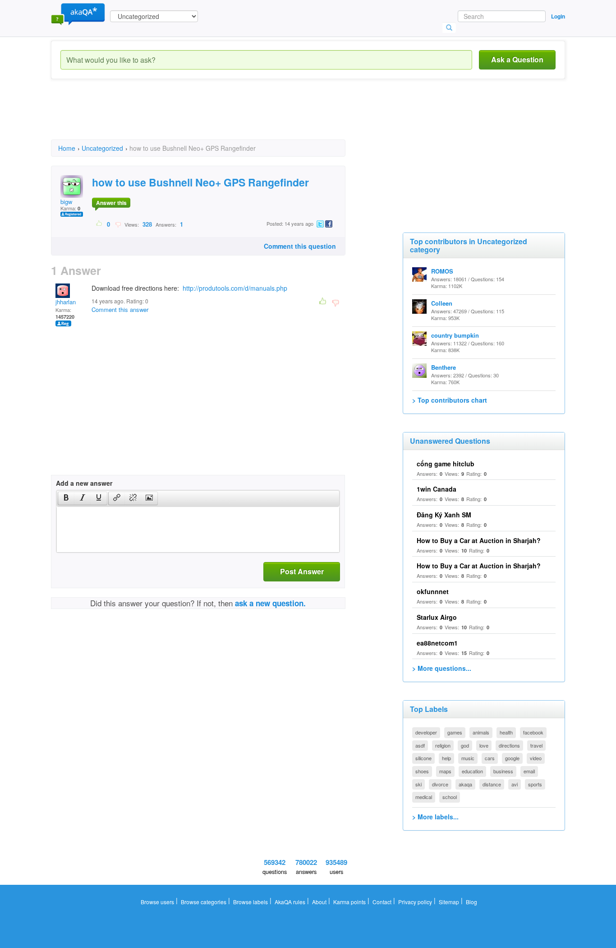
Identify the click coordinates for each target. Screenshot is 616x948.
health (506, 732)
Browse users (157, 902)
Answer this (111, 203)
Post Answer (302, 571)
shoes (422, 771)
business (503, 771)
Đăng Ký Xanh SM (444, 514)
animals (481, 732)
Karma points (349, 902)
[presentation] (66, 498)
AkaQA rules (290, 902)
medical (423, 796)
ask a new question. (270, 603)
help (446, 758)
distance (492, 784)
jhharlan (65, 301)
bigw (66, 201)
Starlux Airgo (437, 617)
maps (445, 771)
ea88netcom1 (437, 642)
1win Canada (436, 488)
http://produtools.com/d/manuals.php (235, 288)
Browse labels (250, 902)
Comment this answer (120, 309)
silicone (423, 758)
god (465, 745)
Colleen (441, 303)
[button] (66, 498)
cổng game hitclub (445, 463)
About (319, 902)
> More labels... (435, 816)
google (512, 758)
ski (418, 784)
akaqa (465, 784)
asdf (420, 745)
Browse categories (203, 902)
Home (66, 148)
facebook (533, 732)
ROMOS (442, 271)
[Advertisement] (215, 117)
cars (490, 758)
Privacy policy (415, 902)
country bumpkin (455, 335)
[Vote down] (118, 224)
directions (509, 745)
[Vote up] (99, 224)
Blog (471, 902)
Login (558, 16)
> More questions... (441, 668)
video (536, 758)
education (472, 771)
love (483, 745)
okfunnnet (433, 591)
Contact (381, 902)
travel (536, 745)
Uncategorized (102, 148)
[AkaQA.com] (78, 13)
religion (443, 745)
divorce (440, 784)
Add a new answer (84, 483)
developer (426, 732)
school (449, 796)
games (454, 732)
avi (514, 784)
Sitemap (449, 902)
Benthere (443, 367)
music (467, 758)
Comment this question (300, 246)
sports (535, 784)
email (529, 771)
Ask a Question (517, 59)
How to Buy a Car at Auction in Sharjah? (479, 540)
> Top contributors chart (449, 399)
